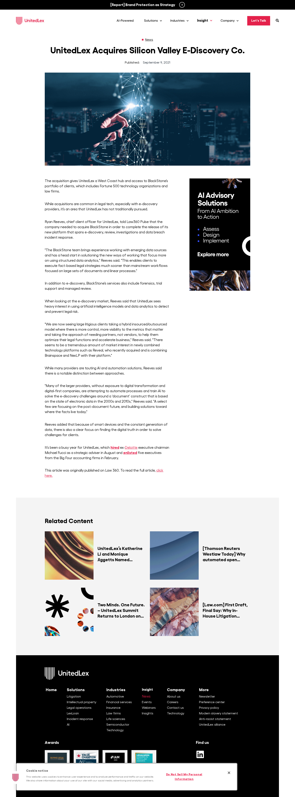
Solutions (76, 690)
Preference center (212, 702)
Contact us (175, 707)
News (149, 39)
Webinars (149, 707)
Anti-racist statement (215, 719)
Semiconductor (117, 724)
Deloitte (131, 447)
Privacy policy (209, 707)
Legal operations (79, 707)
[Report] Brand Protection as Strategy (142, 5)
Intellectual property (81, 702)
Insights (147, 713)
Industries (115, 690)
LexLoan (73, 713)
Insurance (113, 707)
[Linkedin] (200, 754)
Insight (147, 689)
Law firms (113, 713)
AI (68, 724)
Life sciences (115, 719)
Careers (172, 702)
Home (51, 690)
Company (176, 690)
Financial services (119, 702)
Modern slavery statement (218, 713)
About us (173, 696)
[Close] (229, 772)
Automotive (115, 696)
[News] (142, 40)
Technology (115, 730)
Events (147, 702)
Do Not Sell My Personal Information (184, 776)
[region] (126, 777)
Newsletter (207, 696)
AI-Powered (125, 20)
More (204, 690)
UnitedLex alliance (212, 724)
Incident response (80, 719)
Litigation (74, 696)
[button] (15, 777)
